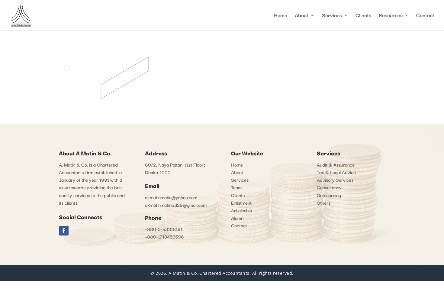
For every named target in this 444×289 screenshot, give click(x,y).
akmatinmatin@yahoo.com (171, 197)
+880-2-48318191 (163, 228)
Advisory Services (335, 179)
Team (236, 187)
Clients (363, 16)
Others (323, 202)
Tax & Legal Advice (336, 172)
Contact (425, 16)
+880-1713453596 (164, 236)
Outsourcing (329, 195)
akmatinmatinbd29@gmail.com (176, 204)
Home (280, 16)
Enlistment (241, 202)
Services (332, 16)
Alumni (237, 217)
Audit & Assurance (336, 164)
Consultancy (329, 187)
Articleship (241, 210)
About (237, 172)
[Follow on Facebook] (64, 230)
